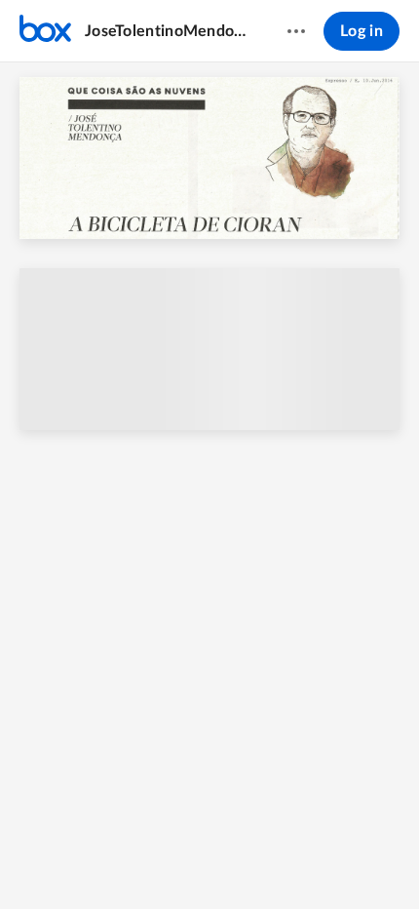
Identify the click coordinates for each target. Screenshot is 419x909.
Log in (361, 31)
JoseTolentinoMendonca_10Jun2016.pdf (167, 31)
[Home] (45, 31)
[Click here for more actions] (296, 31)
